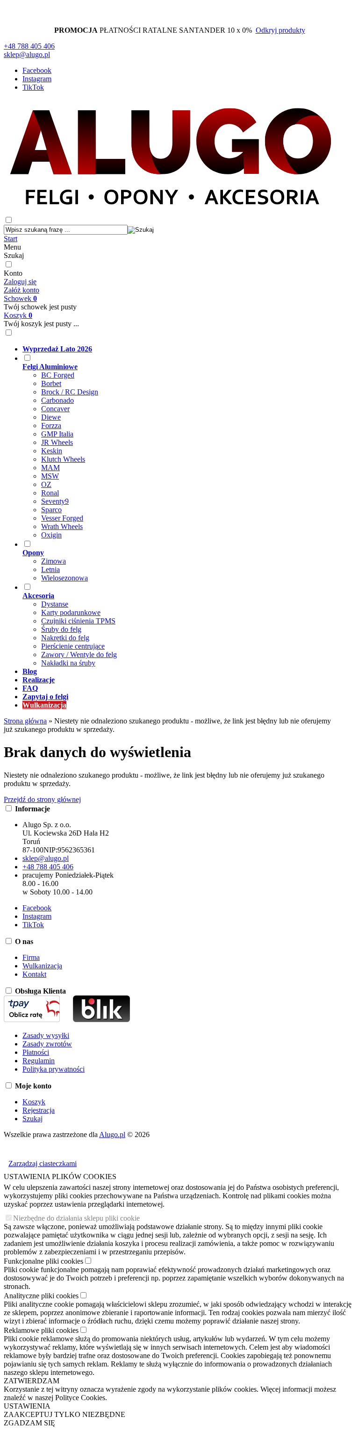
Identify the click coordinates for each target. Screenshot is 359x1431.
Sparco (51, 510)
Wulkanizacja (42, 966)
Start (10, 239)
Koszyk (18, 315)
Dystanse (54, 604)
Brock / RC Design (69, 392)
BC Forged (57, 375)
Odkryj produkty (280, 30)
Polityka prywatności (53, 1069)
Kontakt (34, 974)
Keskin (51, 451)
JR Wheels (57, 442)
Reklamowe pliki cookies (41, 1330)
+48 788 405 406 (29, 46)
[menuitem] (179, 349)
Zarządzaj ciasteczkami (42, 1163)
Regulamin (38, 1061)
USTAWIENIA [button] (27, 1406)
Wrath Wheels (62, 526)
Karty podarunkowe (71, 612)
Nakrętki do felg (65, 638)
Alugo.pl (112, 1134)
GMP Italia (57, 434)
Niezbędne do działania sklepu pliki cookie (76, 1218)
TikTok (33, 87)
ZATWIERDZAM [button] (31, 1381)
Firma (31, 957)
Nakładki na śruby (68, 663)
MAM (50, 468)
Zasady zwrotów (47, 1044)
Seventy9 (55, 501)
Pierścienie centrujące (73, 646)
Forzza (51, 425)
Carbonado (57, 400)
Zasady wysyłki (45, 1035)
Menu (12, 247)
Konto (13, 273)
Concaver (55, 409)
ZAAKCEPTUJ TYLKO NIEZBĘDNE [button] (64, 1414)
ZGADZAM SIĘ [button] (29, 1423)
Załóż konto (21, 290)
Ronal (50, 493)
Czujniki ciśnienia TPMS (78, 621)
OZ (46, 484)
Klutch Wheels (63, 459)
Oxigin (51, 535)
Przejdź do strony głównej (42, 799)
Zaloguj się (20, 282)
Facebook (36, 70)
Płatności (35, 1052)
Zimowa (53, 561)
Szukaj (14, 255)
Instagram (36, 79)
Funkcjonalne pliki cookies (43, 1261)
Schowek (20, 298)
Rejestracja (38, 1110)
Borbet (51, 383)
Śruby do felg (61, 629)
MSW (50, 476)
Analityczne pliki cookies (41, 1296)
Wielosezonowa (64, 578)
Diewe (51, 417)
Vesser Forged (62, 518)
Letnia (50, 569)
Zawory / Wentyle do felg (79, 654)
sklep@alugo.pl (27, 54)
